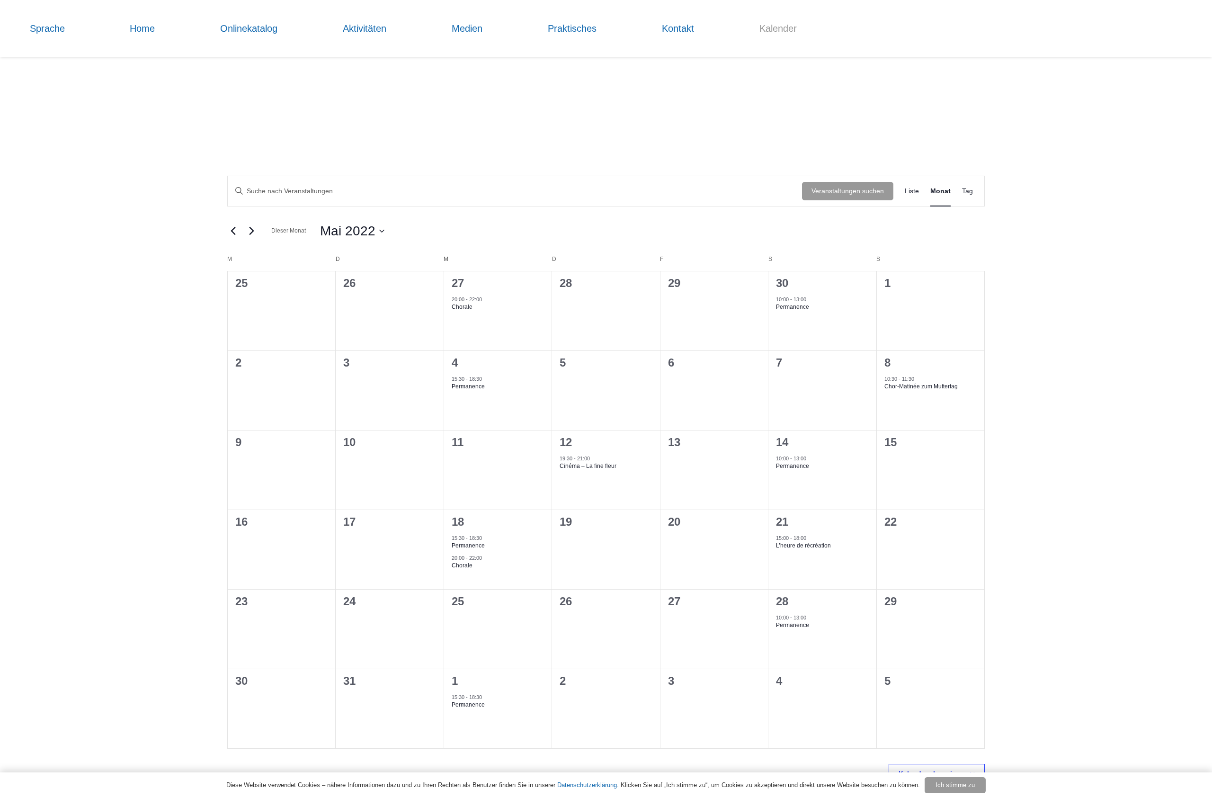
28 (782, 601)
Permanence (792, 307)
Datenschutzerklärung (587, 785)
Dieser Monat (288, 230)
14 (782, 442)
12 (566, 442)
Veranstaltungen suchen (847, 191)
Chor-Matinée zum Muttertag (921, 386)
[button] (72, 28)
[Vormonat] (233, 231)
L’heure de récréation (803, 545)
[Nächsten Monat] (251, 231)
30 (782, 283)
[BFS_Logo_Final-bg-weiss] (1155, 57)
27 (458, 283)
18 (458, 521)
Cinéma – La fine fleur (588, 466)
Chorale (462, 307)
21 (782, 521)
